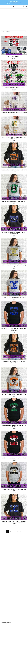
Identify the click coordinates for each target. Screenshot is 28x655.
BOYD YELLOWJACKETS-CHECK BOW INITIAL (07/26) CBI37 (14, 138)
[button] (11, 622)
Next (18, 531)
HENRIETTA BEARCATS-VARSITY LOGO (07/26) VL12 (14, 490)
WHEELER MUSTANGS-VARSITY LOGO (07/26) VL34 (14, 265)
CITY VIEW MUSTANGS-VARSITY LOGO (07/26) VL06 (14, 522)
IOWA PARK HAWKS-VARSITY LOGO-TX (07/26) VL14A (14, 426)
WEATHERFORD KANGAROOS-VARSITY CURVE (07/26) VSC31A (14, 233)
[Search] (23, 6)
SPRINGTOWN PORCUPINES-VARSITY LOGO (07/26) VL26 (14, 362)
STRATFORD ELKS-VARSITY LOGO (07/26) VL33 (14, 297)
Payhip (9, 622)
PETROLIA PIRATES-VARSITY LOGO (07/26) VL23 (14, 394)
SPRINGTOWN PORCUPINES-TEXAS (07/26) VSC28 (14, 170)
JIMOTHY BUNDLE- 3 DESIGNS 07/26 (14, 87)
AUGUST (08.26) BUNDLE (14, 56)
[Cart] (26, 6)
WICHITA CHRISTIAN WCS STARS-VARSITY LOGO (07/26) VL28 (14, 329)
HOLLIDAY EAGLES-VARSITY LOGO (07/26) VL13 (14, 458)
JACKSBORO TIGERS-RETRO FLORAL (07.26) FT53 (14, 112)
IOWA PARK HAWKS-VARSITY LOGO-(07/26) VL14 (14, 201)
